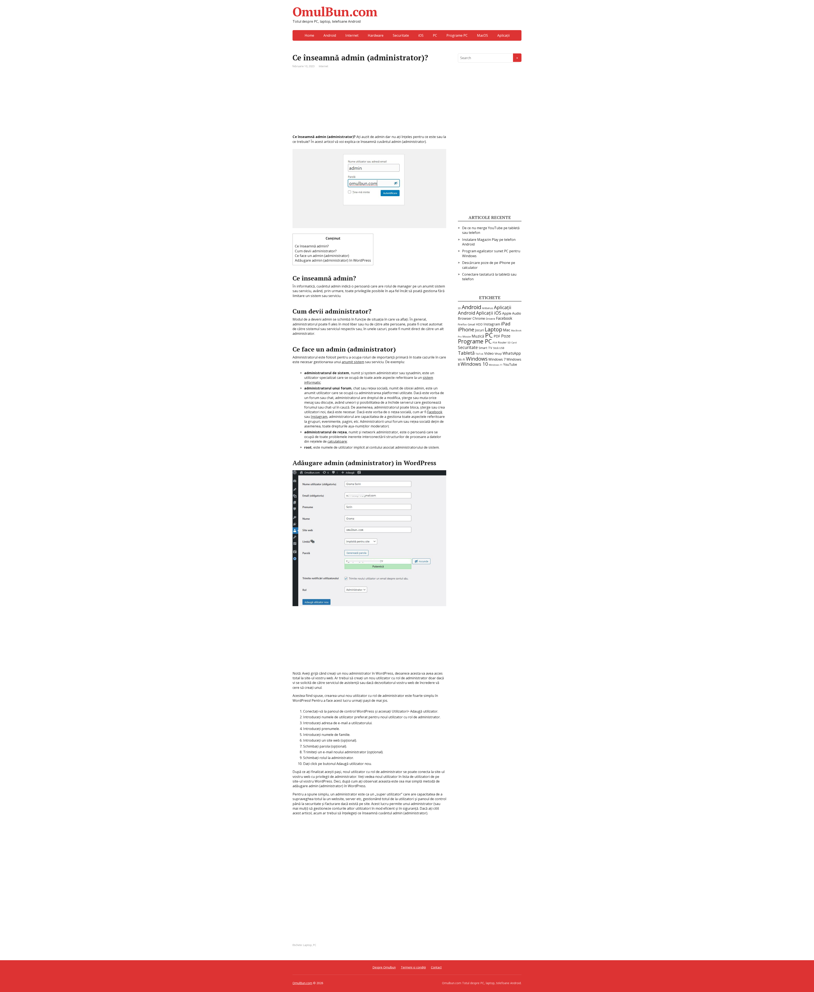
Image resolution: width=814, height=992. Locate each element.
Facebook (434, 412)
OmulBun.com (335, 11)
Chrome (479, 318)
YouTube (510, 364)
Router (502, 342)
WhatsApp (512, 353)
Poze (505, 336)
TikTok (479, 353)
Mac (506, 329)
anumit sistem (353, 362)
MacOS (482, 35)
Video (489, 353)
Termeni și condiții (413, 967)
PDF (497, 336)
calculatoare (337, 441)
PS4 (495, 342)
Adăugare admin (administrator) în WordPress (333, 260)
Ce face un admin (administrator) (322, 255)
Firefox (462, 324)
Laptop (307, 945)
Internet (351, 35)
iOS (421, 35)
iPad (505, 323)
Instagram (319, 416)
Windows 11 (495, 364)
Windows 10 (474, 364)
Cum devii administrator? (316, 250)
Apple (506, 313)
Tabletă (466, 353)
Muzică (478, 336)
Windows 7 (497, 359)
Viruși (498, 354)
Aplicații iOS (488, 313)
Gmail (471, 324)
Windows (477, 358)
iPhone (466, 329)
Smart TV (485, 348)
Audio (516, 313)
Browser (465, 318)
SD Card (512, 342)
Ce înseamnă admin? (312, 246)
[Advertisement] (369, 104)
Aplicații (503, 35)
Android (329, 35)
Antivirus (487, 308)
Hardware (375, 35)
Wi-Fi (461, 359)
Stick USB (498, 348)
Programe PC (457, 35)
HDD (479, 324)
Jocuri (479, 330)
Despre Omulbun (384, 967)
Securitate (401, 35)
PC (435, 35)
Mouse (467, 336)
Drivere (490, 319)
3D (459, 308)
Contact (436, 967)
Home (309, 35)
